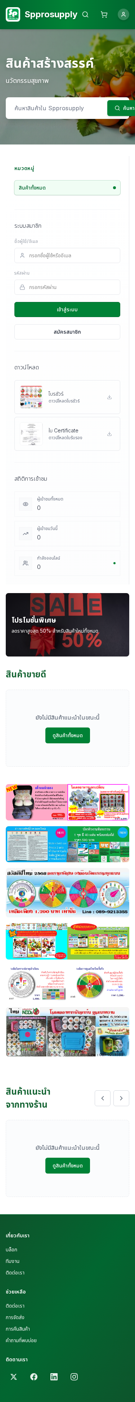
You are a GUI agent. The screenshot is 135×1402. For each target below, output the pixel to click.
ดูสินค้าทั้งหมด (68, 735)
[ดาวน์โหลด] (109, 397)
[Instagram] (74, 1377)
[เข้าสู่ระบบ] (123, 14)
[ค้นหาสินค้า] (85, 14)
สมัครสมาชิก (67, 332)
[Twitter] (14, 1377)
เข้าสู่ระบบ (67, 309)
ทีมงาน (12, 1261)
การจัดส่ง (15, 1317)
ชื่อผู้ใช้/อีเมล (26, 241)
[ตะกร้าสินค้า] (104, 14)
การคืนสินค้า (18, 1329)
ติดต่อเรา (15, 1272)
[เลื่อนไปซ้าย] (103, 1098)
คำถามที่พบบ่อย (21, 1340)
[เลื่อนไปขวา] (121, 1098)
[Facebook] (34, 1377)
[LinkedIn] (54, 1377)
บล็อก (11, 1249)
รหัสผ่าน (22, 273)
